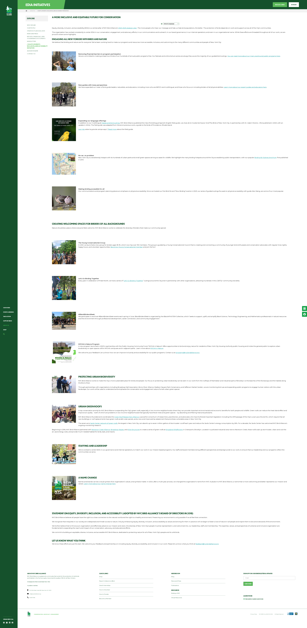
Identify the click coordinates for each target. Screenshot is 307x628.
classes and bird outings (111, 123)
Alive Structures (134, 430)
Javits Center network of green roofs (103, 423)
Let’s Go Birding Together (133, 281)
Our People (31, 28)
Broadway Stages (117, 430)
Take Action (7, 316)
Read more (112, 129)
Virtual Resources (176, 597)
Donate (294, 4)
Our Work (6, 307)
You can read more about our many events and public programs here (253, 56)
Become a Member (105, 598)
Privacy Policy (253, 614)
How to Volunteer (104, 590)
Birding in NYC (175, 593)
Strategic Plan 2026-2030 (36, 31)
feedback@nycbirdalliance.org (207, 544)
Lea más (81, 129)
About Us (6, 325)
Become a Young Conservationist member (127, 247)
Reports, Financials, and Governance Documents (36, 37)
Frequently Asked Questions (254, 599)
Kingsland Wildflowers (174, 430)
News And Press (32, 33)
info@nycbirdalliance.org (35, 593)
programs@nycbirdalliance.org (187, 353)
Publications (175, 585)
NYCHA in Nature (156, 348)
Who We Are (31, 25)
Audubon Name (32, 51)
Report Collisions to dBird (107, 581)
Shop (4, 329)
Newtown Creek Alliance (101, 430)
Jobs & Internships (104, 585)
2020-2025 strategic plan (127, 28)
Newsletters (31, 41)
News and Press (176, 581)
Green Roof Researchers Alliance (126, 417)
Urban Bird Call (8, 619)
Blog (172, 576)
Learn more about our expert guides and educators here (245, 87)
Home (26, 11)
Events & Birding (8, 312)
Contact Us (31, 54)
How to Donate (104, 594)
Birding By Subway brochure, (265, 157)
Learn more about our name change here (99, 484)
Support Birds (7, 321)
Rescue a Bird (280, 4)
